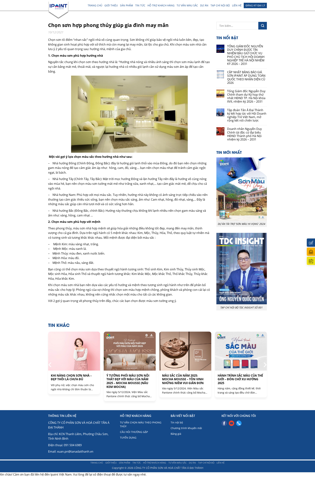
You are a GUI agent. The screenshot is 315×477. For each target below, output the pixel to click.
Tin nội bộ (177, 422)
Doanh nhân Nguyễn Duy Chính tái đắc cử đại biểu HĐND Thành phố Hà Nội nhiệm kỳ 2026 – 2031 (244, 134)
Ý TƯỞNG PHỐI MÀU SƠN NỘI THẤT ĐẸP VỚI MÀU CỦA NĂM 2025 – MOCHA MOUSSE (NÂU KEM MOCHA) (127, 381)
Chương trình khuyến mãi (186, 428)
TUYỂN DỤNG (128, 437)
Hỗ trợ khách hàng (160, 5)
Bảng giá (176, 433)
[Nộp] (262, 26)
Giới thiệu (111, 5)
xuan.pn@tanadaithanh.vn (75, 451)
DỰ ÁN (204, 5)
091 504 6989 (73, 445)
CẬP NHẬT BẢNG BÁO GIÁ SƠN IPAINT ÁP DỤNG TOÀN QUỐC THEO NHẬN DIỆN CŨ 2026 (246, 78)
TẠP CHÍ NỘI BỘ (220, 5)
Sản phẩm (126, 5)
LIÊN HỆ (237, 5)
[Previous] (50, 365)
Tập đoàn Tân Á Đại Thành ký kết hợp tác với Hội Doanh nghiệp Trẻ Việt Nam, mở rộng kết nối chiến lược (246, 115)
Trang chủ (95, 5)
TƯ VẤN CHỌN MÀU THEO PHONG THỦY (140, 424)
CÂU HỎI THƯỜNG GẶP (134, 432)
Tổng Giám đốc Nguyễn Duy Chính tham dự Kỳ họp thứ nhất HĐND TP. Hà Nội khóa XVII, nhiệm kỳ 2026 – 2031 (246, 96)
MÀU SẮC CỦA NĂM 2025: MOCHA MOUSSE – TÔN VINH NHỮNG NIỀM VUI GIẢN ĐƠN (183, 379)
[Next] (265, 365)
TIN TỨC (140, 5)
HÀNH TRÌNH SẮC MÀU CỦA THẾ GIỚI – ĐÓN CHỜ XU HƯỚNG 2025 (240, 379)
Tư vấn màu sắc (187, 5)
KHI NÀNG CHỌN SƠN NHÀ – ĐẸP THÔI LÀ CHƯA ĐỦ (71, 377)
